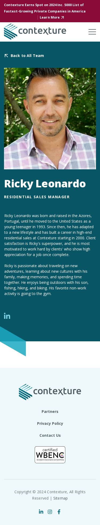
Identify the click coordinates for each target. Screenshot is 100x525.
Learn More (50, 17)
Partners (50, 411)
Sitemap (60, 498)
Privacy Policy (50, 423)
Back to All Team (27, 56)
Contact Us (50, 435)
